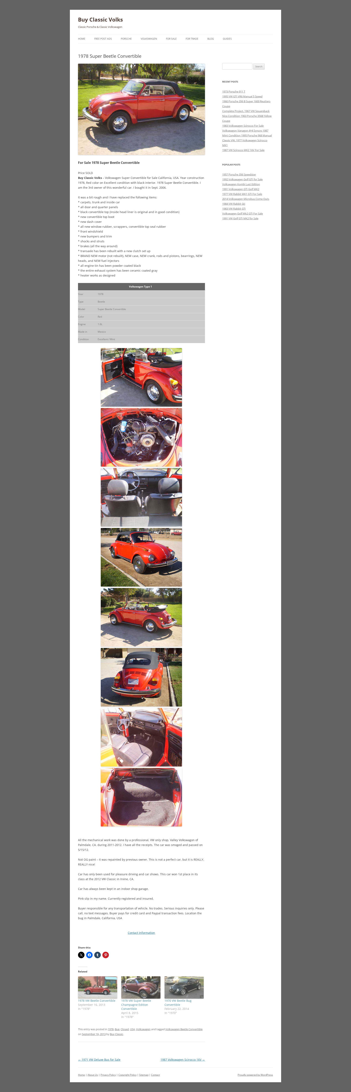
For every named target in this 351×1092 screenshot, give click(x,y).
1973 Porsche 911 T (233, 91)
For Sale (171, 38)
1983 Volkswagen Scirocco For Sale (243, 125)
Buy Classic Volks (100, 19)
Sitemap (143, 1075)
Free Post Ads (103, 38)
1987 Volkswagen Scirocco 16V (182, 1060)
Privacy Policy (108, 1075)
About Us (93, 1075)
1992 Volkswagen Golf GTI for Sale (242, 179)
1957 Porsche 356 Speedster (239, 174)
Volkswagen (149, 38)
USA (132, 1029)
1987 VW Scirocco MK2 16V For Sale (243, 150)
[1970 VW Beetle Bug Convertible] (184, 987)
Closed (125, 1029)
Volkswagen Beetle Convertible (184, 1029)
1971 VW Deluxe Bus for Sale (99, 1060)
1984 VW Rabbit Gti (233, 204)
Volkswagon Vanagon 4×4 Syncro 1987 (245, 130)
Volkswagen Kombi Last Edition (241, 184)
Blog (210, 38)
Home (81, 38)
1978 (111, 1029)
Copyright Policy (127, 1075)
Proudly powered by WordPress (255, 1075)
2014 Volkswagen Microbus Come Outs (245, 199)
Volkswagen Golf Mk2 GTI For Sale (242, 213)
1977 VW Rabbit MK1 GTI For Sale (242, 194)
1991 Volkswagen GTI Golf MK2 (240, 189)
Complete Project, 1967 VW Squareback (246, 111)
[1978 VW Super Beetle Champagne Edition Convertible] (140, 987)
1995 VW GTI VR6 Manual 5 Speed (242, 96)
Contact (155, 1075)
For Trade (192, 38)
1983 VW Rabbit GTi (234, 208)
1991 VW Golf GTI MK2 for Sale (240, 218)
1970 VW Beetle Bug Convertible (178, 1003)
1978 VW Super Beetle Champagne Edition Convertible (136, 1005)
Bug (117, 1029)
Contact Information (141, 933)
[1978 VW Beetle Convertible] (97, 987)
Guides (227, 38)
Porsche (126, 38)
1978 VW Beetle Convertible (96, 1001)
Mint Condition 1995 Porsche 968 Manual (247, 135)
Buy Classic (116, 1034)
